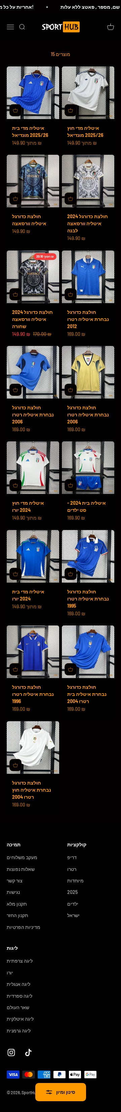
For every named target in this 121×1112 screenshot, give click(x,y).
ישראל (73, 915)
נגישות (13, 892)
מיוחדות (75, 880)
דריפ (72, 857)
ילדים (72, 904)
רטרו (71, 869)
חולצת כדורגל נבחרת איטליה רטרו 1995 (88, 599)
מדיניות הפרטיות (23, 927)
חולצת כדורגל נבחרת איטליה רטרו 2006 (33, 415)
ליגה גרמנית (19, 1030)
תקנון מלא (17, 904)
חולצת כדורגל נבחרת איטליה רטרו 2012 (88, 319)
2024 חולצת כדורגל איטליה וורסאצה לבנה (87, 223)
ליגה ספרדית (19, 996)
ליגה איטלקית (20, 1019)
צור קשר (15, 880)
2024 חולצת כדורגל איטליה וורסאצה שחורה (32, 319)
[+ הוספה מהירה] (15, 110)
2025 (72, 892)
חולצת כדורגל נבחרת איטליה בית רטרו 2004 (87, 694)
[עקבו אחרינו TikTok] (28, 1052)
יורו (10, 972)
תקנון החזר (17, 915)
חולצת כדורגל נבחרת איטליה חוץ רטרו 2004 (31, 790)
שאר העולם (18, 1007)
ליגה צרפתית (20, 961)
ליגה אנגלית (18, 984)
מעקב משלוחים (22, 857)
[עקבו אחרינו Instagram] (11, 1052)
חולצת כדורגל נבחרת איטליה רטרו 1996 (33, 694)
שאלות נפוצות (21, 869)
